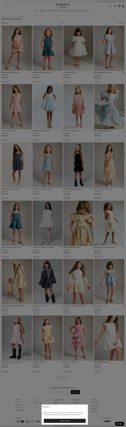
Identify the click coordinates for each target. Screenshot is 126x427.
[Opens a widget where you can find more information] (119, 424)
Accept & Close (64, 421)
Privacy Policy (77, 415)
